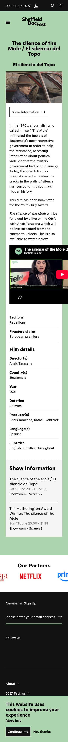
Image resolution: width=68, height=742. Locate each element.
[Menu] (8, 22)
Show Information (25, 112)
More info (14, 720)
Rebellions (17, 322)
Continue (15, 731)
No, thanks (42, 731)
